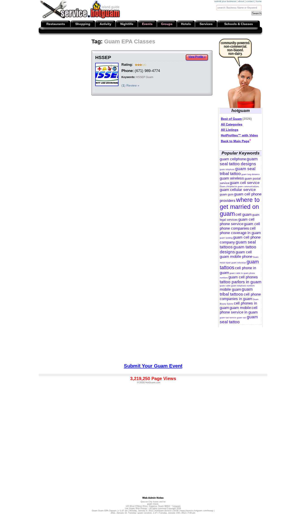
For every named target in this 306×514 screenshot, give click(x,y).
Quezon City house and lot (153, 502)
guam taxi (241, 318)
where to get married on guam (240, 207)
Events (147, 24)
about (241, 1)
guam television (238, 263)
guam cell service (244, 183)
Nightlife (126, 24)
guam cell (244, 252)
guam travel (152, 504)
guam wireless (232, 178)
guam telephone (227, 169)
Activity (105, 24)
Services (206, 24)
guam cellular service (238, 190)
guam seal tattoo (239, 319)
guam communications (248, 186)
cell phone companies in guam (240, 296)
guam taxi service (228, 318)
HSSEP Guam (144, 77)
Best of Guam (231, 119)
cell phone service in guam (239, 310)
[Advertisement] (121, 49)
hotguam (176, 506)
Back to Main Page (235, 141)
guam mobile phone (236, 256)
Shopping (82, 24)
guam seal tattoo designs (239, 161)
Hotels (186, 24)
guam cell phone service (237, 221)
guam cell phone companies (240, 226)
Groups (166, 24)
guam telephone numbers (243, 286)
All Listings (229, 129)
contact (250, 1)
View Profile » (197, 56)
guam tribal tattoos (236, 291)
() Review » (130, 85)
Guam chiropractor (228, 186)
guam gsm (226, 194)
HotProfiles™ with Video (239, 135)
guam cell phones (243, 277)
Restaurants (55, 24)
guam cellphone (233, 159)
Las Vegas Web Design (136, 508)
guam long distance (250, 174)
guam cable (225, 286)
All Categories (231, 124)
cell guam (243, 214)
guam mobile (240, 308)
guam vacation (145, 513)
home (259, 1)
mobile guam (230, 289)
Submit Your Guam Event (153, 366)
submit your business (225, 1)
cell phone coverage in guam (240, 230)
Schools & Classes (238, 24)
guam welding (226, 238)
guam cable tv (236, 273)
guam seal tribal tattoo (237, 171)
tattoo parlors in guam (240, 281)
